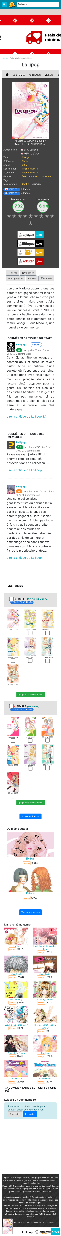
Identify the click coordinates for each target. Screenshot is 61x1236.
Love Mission (45, 974)
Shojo (25, 161)
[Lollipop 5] (30, 646)
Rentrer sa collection (32, 1222)
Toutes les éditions (30, 816)
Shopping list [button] (16, 278)
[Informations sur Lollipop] (7, 74)
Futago (30, 893)
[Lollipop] (30, 110)
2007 (24, 165)
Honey (16, 946)
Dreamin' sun (16, 1078)
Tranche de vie (30, 176)
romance (46, 176)
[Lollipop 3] (48, 618)
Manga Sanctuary (22, 1177)
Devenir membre (14, 1222)
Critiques (35, 74)
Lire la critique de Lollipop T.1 (26, 416)
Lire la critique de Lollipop (24, 470)
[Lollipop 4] (13, 646)
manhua (40, 1180)
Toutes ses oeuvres (30, 912)
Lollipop (21, 442)
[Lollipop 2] (30, 618)
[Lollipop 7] (13, 673)
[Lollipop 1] (13, 618)
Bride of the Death (16, 1053)
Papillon (45, 1053)
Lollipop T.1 (22, 344)
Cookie (25, 184)
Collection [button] (29, 272)
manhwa (32, 1180)
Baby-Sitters (45, 1078)
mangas (23, 1180)
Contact (50, 1222)
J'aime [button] (13, 272)
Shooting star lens (44, 999)
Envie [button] (33, 278)
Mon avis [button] (47, 278)
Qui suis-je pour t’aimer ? (16, 1025)
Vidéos (49, 74)
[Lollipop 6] (48, 646)
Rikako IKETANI (30, 168)
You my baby (16, 999)
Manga (11, 4)
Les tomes (19, 74)
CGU (44, 1222)
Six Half (30, 858)
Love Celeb (16, 974)
